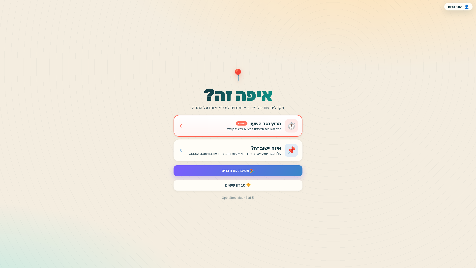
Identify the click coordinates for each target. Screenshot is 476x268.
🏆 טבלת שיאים (238, 185)
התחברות (458, 6)
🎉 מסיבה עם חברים (238, 170)
